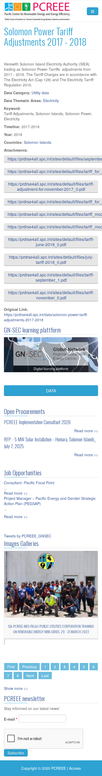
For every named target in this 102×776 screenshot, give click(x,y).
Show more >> (16, 688)
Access (75, 768)
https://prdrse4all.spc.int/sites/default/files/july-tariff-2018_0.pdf (51, 259)
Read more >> (86, 430)
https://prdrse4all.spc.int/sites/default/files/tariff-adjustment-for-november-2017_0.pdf (51, 186)
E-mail (10, 719)
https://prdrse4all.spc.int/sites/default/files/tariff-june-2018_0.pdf (51, 241)
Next (30, 675)
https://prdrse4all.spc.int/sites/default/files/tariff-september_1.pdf (51, 277)
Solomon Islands (37, 142)
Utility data (40, 92)
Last (45, 675)
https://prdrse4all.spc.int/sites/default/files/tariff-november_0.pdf (51, 295)
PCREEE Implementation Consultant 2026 (37, 422)
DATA (51, 391)
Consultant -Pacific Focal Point (29, 482)
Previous (29, 666)
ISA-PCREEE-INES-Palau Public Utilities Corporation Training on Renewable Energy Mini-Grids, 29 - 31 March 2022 (51, 628)
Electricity (51, 100)
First (11, 666)
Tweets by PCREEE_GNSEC (27, 535)
